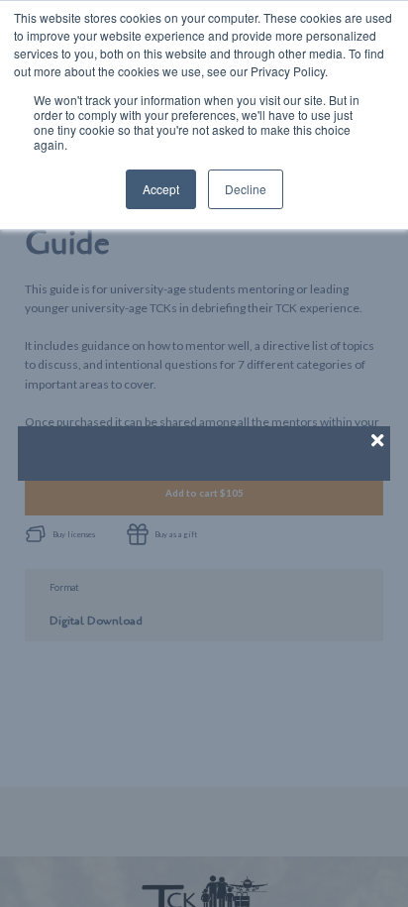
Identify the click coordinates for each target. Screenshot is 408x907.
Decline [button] (245, 188)
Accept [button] (161, 188)
